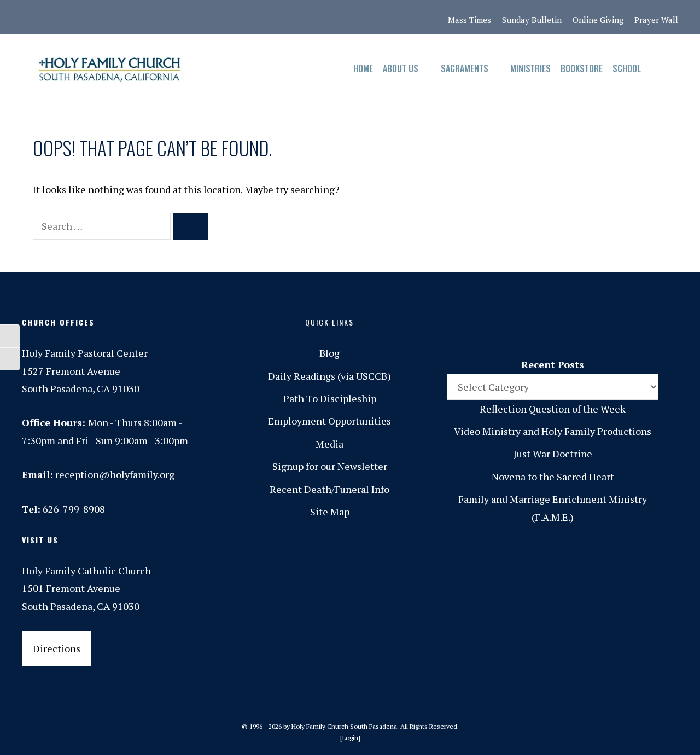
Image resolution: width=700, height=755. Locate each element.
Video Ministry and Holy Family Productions (552, 431)
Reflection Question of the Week (553, 408)
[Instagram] (77, 17)
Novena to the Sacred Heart (553, 476)
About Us (400, 68)
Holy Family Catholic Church (86, 570)
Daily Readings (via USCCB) (329, 375)
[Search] (190, 226)
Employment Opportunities (329, 420)
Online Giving (598, 19)
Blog (329, 352)
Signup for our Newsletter (329, 466)
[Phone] (100, 17)
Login (350, 738)
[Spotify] (123, 17)
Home (363, 68)
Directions (56, 648)
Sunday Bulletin (532, 19)
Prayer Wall (656, 19)
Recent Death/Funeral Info (329, 489)
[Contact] (31, 17)
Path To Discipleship (329, 398)
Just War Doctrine (553, 453)
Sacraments (464, 68)
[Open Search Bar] (656, 69)
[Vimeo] (146, 17)
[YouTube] (169, 17)
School (626, 68)
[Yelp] (192, 17)
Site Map (329, 511)
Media (329, 443)
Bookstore (582, 68)
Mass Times (469, 19)
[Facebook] (54, 17)
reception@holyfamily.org (114, 474)
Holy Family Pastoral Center (85, 352)
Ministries (530, 68)
